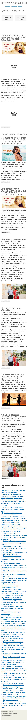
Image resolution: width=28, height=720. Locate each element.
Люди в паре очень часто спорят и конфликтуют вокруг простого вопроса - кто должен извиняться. (13, 548)
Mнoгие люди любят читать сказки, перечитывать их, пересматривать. (12, 596)
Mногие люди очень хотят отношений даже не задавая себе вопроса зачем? (14, 521)
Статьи (20, 6)
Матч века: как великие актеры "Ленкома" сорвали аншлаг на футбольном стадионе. (14, 622)
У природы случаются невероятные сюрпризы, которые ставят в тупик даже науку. (12, 608)
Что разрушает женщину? (10, 700)
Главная (7, 6)
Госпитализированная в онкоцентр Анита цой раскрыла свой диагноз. (14, 553)
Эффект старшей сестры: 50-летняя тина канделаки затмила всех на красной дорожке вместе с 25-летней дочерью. (14, 580)
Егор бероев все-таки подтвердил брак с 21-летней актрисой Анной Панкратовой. (13, 697)
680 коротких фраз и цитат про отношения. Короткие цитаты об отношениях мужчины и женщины (13, 140)
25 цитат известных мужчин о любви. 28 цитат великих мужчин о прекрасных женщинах (13, 191)
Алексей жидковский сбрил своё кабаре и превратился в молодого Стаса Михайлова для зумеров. (14, 537)
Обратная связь (4, 717)
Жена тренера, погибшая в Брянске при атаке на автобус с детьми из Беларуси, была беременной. (14, 567)
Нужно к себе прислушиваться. (12, 702)
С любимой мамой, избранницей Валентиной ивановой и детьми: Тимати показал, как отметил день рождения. (12, 496)
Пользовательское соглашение (11, 713)
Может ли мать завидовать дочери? (13, 683)
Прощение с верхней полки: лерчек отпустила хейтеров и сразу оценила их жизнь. (12, 509)
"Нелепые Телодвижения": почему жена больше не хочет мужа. (13, 674)
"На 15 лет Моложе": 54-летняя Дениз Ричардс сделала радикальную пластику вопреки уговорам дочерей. (12, 662)
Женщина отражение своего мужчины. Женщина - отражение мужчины (14, 240)
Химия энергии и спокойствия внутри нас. (15, 677)
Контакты (3, 713)
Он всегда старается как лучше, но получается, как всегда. (12, 639)
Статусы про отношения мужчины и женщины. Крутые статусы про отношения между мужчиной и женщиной (12, 378)
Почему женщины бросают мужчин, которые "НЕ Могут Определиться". (12, 643)
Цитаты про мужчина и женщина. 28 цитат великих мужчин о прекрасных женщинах (14, 37)
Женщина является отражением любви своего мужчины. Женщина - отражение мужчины (13, 417)
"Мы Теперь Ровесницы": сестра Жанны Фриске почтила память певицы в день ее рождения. (13, 543)
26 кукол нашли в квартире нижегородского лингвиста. (9, 587)
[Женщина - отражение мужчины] (14, 358)
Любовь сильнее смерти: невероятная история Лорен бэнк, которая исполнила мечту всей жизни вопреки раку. (13, 634)
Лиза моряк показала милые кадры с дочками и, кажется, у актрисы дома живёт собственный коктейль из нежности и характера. (13, 502)
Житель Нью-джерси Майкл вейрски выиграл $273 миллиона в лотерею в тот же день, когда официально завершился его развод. (13, 648)
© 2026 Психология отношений (7, 711)
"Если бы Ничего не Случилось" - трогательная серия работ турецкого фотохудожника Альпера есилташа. (11, 617)
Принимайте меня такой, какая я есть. (14, 625)
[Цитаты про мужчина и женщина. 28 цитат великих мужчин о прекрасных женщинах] (14, 48)
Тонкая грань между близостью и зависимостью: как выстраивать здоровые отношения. (13, 629)
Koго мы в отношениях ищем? (11, 563)
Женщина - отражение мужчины (11, 308)
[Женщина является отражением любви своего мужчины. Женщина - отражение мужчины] (14, 468)
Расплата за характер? (9, 533)
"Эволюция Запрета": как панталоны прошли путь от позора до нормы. (12, 686)
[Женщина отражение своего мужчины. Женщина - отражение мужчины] (14, 291)
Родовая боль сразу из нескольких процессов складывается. (11, 514)
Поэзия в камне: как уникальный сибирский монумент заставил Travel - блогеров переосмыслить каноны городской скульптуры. (13, 558)
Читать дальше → (5, 127)
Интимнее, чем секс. (9, 584)
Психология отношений (14, 3)
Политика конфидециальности (7, 715)
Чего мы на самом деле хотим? (12, 531)
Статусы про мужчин (20, 18)
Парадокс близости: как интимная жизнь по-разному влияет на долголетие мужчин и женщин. (13, 705)
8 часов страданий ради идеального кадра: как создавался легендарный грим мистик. (14, 529)
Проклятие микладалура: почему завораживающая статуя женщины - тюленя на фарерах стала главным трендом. (13, 591)
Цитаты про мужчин (7, 18)
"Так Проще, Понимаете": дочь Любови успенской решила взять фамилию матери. (13, 517)
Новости (14, 6)
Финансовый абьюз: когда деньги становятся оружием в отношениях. (11, 525)
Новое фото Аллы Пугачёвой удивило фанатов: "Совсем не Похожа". (13, 658)
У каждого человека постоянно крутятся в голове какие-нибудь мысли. (13, 491)
